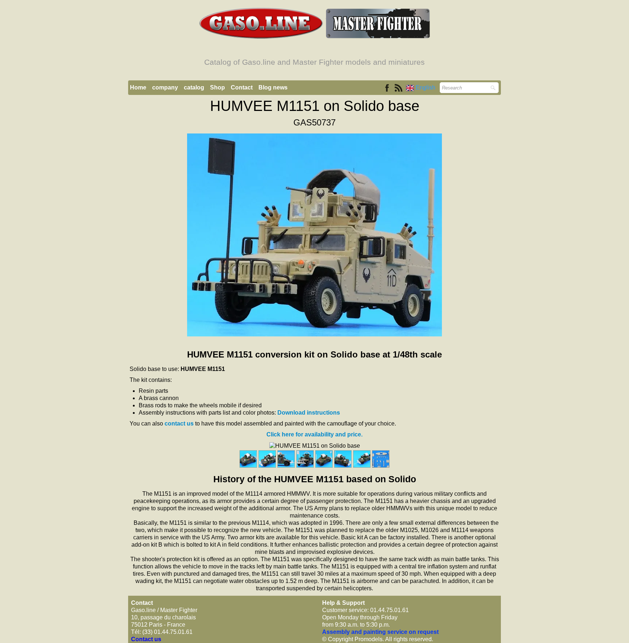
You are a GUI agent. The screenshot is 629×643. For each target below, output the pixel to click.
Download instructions (308, 413)
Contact (242, 87)
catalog (194, 87)
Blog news (273, 87)
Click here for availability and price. (314, 434)
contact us (179, 423)
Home (138, 87)
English (426, 87)
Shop (217, 87)
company (165, 87)
